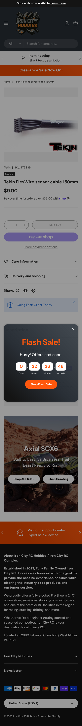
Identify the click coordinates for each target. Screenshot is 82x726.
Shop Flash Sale (41, 384)
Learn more (58, 3)
